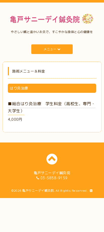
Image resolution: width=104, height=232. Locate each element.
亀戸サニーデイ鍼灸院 (38, 190)
